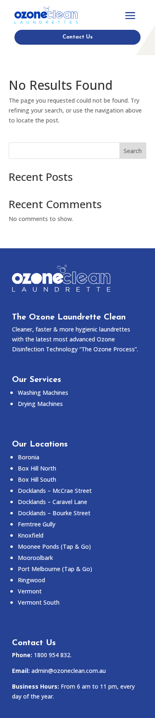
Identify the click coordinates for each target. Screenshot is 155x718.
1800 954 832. (53, 655)
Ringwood (31, 580)
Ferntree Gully (36, 524)
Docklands (55, 491)
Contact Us (77, 37)
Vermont (30, 591)
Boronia (28, 457)
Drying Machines (40, 404)
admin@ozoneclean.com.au (68, 671)
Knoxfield (30, 535)
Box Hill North (37, 468)
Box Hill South (37, 479)
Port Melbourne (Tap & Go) (55, 569)
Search (133, 151)
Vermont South (39, 602)
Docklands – (52, 502)
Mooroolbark (35, 558)
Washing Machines (43, 392)
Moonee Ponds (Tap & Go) (54, 546)
